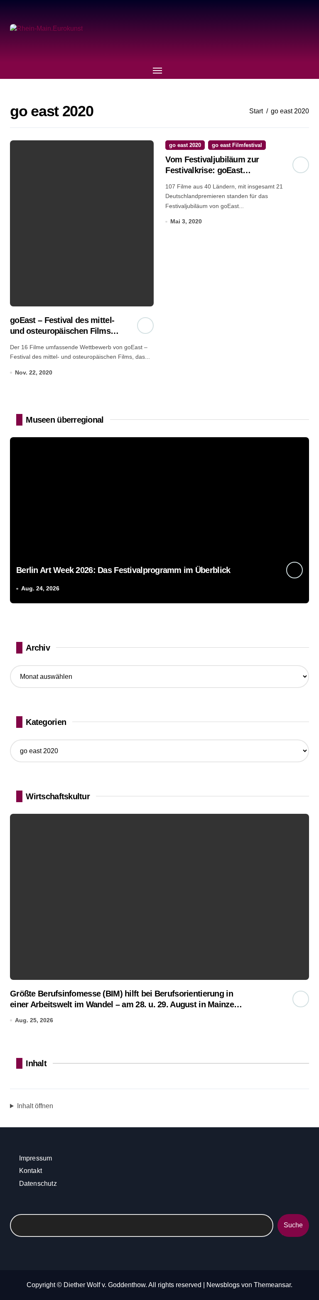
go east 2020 (185, 145)
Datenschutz (38, 1183)
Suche (293, 1225)
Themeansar (272, 1284)
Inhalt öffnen (35, 1105)
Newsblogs (223, 1284)
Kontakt (30, 1170)
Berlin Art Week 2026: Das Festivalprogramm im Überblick (123, 570)
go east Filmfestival (237, 145)
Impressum (35, 1158)
